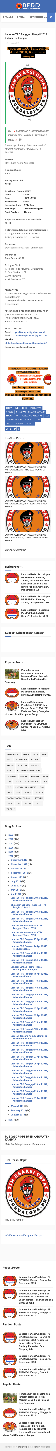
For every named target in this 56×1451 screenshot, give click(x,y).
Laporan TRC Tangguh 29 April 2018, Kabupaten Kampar (29, 913)
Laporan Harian (38, 17)
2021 (11, 843)
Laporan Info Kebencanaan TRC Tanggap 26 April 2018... (26, 933)
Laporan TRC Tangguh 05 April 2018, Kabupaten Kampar (29, 1071)
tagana (27, 793)
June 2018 (16, 885)
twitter (10, 424)
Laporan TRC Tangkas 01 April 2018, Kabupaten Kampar (29, 1099)
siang (9, 793)
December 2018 (19, 860)
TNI (18, 804)
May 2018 (16, 890)
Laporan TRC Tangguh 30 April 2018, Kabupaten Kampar (29, 899)
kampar (23, 776)
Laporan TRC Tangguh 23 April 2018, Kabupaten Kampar (29, 954)
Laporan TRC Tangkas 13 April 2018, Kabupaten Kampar (29, 1009)
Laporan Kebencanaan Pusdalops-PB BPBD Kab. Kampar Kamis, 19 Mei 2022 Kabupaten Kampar (25, 470)
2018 (11, 856)
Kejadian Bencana (36, 412)
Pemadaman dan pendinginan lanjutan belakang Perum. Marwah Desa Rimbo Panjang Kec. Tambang (26, 676)
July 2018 (16, 881)
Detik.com (22, 765)
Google (9, 412)
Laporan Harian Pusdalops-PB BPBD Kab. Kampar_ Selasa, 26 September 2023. (35, 1280)
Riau (47, 416)
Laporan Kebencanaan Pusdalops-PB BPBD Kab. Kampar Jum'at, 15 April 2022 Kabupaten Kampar (26, 538)
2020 (11, 848)
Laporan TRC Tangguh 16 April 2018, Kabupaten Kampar (29, 989)
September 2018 (19, 873)
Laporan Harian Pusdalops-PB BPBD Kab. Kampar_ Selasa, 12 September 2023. (35, 599)
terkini (36, 420)
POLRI (9, 787)
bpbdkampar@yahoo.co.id (29, 332)
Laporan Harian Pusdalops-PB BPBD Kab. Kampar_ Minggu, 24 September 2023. (36, 691)
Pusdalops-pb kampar (32, 416)
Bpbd (24, 408)
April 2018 (16, 894)
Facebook (35, 765)
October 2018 (18, 868)
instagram (21, 412)
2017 (11, 1120)
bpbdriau (35, 760)
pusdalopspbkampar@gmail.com (31, 335)
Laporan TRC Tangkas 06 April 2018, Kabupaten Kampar (29, 1065)
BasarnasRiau (13, 754)
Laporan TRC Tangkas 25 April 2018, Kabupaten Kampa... (29, 940)
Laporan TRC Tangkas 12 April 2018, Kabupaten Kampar (29, 1016)
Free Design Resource (40, 1447)
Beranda (8, 17)
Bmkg (17, 408)
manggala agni (32, 782)
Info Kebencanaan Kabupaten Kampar (23, 1235)
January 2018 (18, 1114)
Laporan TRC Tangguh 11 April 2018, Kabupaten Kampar (29, 1023)
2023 (11, 835)
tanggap (39, 793)
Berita (21, 17)
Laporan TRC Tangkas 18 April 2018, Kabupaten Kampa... (29, 975)
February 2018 (18, 1110)
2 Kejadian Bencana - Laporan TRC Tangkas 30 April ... (28, 906)
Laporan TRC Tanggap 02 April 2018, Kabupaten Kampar (29, 1092)
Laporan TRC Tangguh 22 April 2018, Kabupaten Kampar (29, 961)
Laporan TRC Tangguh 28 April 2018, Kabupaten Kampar (29, 920)
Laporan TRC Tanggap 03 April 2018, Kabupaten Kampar (29, 1085)
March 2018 (17, 1106)
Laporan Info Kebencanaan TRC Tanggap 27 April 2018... (26, 926)
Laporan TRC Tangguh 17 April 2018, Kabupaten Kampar (29, 982)
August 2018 (17, 877)
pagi (17, 416)
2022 (11, 839)
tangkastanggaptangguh (18, 420)
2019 (11, 852)
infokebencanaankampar (28, 771)
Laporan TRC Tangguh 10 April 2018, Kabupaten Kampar (29, 1030)
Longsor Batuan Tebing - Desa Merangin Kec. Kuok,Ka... (26, 968)
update (19, 424)
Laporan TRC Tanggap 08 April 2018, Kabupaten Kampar (29, 1051)
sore (18, 793)
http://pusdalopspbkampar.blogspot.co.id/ (26, 343)
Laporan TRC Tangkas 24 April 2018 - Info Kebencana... (29, 947)
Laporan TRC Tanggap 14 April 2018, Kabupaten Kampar (29, 1002)
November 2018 (19, 864)
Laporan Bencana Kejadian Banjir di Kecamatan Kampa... (28, 1037)
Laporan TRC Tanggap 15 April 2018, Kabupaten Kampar (29, 996)
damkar (10, 765)
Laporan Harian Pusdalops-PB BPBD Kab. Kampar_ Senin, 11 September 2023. (35, 613)
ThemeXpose (21, 1447)
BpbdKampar (35, 408)
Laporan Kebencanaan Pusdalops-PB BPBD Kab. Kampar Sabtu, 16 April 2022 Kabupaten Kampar (26, 504)
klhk (9, 782)
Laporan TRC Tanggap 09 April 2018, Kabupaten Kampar (29, 1044)
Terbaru (39, 798)
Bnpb (44, 754)
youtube (29, 424)
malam (9, 416)
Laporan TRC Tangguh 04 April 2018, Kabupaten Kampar (29, 1078)
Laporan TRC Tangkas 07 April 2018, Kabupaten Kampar (29, 1058)
